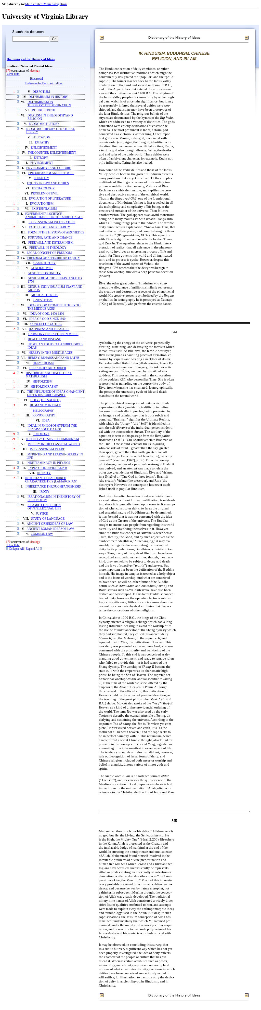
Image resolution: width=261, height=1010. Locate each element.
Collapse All (16, 548)
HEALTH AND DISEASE (44, 339)
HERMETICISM (43, 363)
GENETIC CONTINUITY (44, 273)
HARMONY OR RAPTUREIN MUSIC (53, 334)
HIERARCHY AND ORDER (47, 368)
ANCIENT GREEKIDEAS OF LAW (50, 524)
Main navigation (55, 4)
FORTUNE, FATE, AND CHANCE (50, 237)
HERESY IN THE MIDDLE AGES (51, 353)
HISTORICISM (43, 381)
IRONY (44, 491)
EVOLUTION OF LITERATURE (50, 198)
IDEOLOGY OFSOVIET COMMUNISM (52, 439)
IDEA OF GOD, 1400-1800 (47, 314)
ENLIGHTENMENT (44, 147)
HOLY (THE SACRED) (45, 400)
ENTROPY (41, 158)
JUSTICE (42, 513)
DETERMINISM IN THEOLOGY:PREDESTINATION (49, 103)
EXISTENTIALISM (44, 209)
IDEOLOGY (41, 434)
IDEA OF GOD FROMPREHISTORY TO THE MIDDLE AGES (54, 307)
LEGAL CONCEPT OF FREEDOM (49, 253)
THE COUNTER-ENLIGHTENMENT (52, 152)
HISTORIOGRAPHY (44, 386)
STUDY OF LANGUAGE (47, 518)
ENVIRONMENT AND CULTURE (48, 168)
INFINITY (44, 473)
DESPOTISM (41, 92)
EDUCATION (41, 137)
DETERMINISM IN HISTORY (48, 97)
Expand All (32, 548)
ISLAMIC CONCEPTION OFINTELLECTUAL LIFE (44, 507)
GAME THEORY (44, 263)
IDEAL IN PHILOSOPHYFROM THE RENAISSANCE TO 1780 (52, 427)
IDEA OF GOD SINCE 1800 (47, 319)
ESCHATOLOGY (43, 188)
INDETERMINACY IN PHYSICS (48, 463)
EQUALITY (41, 178)
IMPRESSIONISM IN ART (47, 449)
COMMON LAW (42, 534)
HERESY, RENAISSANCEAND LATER (53, 358)
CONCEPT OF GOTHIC (46, 324)
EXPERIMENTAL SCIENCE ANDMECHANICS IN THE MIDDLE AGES (54, 215)
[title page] (36, 78)
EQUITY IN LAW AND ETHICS (48, 183)
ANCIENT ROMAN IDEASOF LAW (50, 529)
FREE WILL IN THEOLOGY (48, 248)
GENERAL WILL (42, 268)
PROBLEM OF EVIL (44, 193)
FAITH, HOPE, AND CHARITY (49, 227)
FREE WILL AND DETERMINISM (50, 242)
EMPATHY (42, 142)
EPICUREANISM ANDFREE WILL (51, 173)
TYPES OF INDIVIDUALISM (47, 468)
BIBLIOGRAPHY (43, 410)
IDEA (46, 420)
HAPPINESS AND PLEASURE (49, 329)
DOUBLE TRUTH (43, 110)
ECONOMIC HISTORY (44, 124)
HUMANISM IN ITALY (45, 405)
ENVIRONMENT (41, 163)
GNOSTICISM (43, 300)
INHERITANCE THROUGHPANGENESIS (53, 486)
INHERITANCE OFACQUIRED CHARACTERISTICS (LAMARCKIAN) (51, 480)
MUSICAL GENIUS (44, 295)
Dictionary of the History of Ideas (31, 59)
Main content (34, 4)
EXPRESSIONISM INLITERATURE (52, 222)
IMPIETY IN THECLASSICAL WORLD (54, 444)
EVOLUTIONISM (42, 203)
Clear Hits (13, 74)
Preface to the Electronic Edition (44, 83)
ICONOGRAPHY (43, 415)
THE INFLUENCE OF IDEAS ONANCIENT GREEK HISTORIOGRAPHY (55, 393)
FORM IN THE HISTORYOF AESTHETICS (56, 232)
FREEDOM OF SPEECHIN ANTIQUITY (53, 258)
